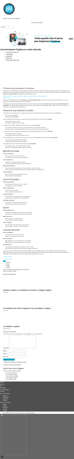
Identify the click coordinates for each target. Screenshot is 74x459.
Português (5, 407)
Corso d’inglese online (11, 379)
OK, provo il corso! (8, 256)
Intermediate (6, 397)
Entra (1, 385)
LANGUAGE (9, 54)
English (4, 404)
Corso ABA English (4, 389)
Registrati (2, 384)
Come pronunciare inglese (12, 376)
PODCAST (9, 58)
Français (5, 409)
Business (5, 400)
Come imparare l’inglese (11, 374)
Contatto (2, 391)
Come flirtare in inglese (9, 271)
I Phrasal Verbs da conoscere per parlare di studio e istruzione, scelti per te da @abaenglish (25, 96)
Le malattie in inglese (11, 326)
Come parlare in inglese (11, 377)
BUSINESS (9, 56)
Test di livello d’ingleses (11, 373)
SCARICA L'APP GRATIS (37, 22)
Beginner (5, 395)
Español (5, 406)
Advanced (5, 398)
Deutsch (5, 410)
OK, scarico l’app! (8, 259)
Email (5, 353)
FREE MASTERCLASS (12, 60)
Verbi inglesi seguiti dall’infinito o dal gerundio (16, 269)
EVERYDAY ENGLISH (12, 52)
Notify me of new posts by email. (12, 365)
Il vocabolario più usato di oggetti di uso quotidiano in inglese (27, 308)
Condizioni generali (30, 413)
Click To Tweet (6, 97)
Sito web (5, 356)
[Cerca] (0, 27)
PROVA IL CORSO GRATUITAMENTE (11, 18)
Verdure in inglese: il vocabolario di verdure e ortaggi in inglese (27, 290)
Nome (5, 351)
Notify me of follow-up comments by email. (15, 362)
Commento (6, 348)
